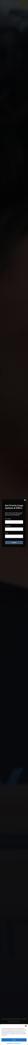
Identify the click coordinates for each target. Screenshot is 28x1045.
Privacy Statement (17, 1043)
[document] (14, 522)
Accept (14, 1040)
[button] (26, 1026)
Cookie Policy (9, 1043)
